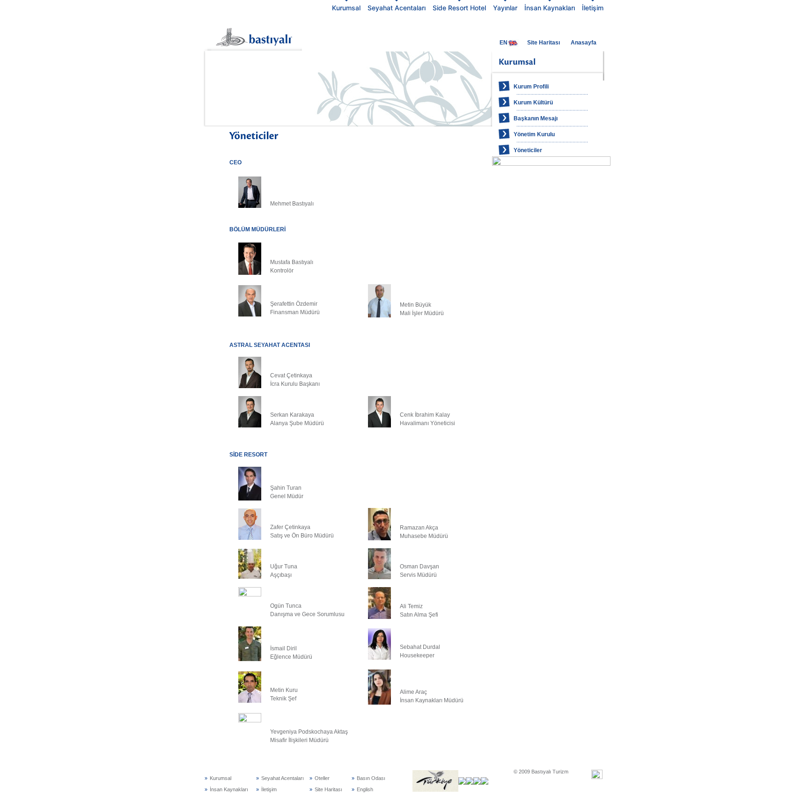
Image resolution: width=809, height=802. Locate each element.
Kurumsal (346, 8)
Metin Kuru (284, 690)
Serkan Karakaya (292, 415)
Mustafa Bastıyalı (291, 262)
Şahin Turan (286, 488)
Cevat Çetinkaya (291, 375)
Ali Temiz (411, 606)
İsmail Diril (283, 648)
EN (503, 42)
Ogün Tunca (286, 606)
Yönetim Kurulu (534, 134)
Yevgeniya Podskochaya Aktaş (309, 731)
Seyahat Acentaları (397, 8)
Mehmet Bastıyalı (292, 203)
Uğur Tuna (283, 566)
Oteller (322, 778)
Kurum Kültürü (533, 102)
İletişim (592, 8)
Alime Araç (413, 692)
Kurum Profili (531, 86)
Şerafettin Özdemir (293, 304)
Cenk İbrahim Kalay (425, 415)
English (365, 789)
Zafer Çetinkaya (290, 527)
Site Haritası (543, 42)
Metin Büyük (415, 305)
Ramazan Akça (419, 527)
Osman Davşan (419, 566)
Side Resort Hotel (459, 8)
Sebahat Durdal (420, 647)
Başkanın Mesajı (536, 118)
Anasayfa (583, 42)
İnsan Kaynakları (549, 8)
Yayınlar (505, 8)
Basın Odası (371, 778)
